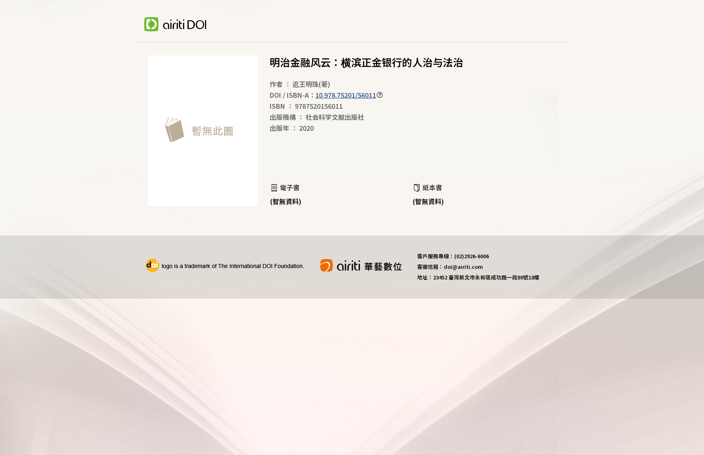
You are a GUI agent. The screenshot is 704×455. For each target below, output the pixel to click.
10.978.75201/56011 (345, 95)
